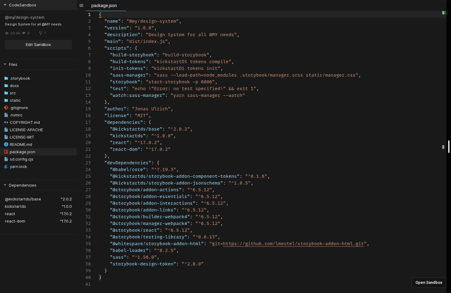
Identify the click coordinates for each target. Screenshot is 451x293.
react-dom (15, 221)
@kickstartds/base (23, 198)
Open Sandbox (428, 282)
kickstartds (15, 206)
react (10, 213)
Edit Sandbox (38, 44)
